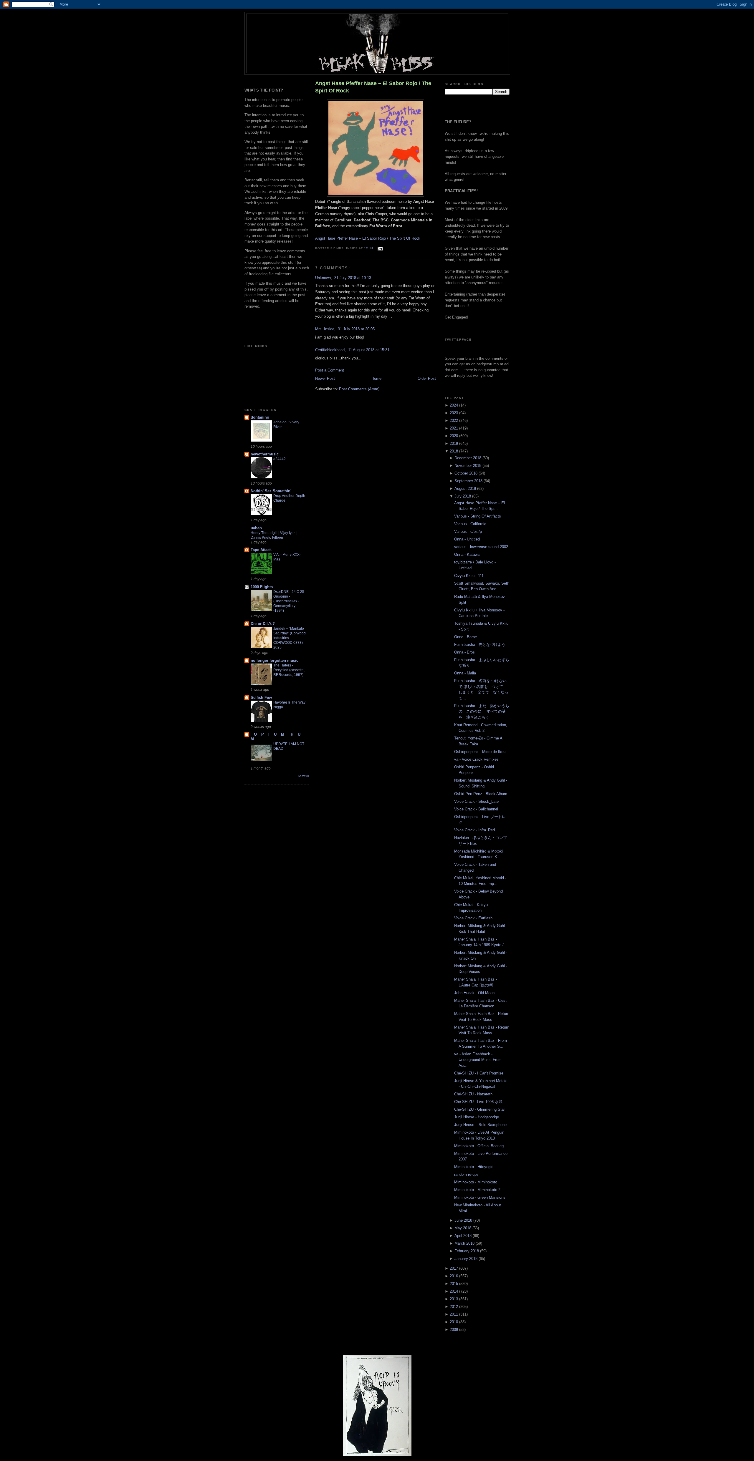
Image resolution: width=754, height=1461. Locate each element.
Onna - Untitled (467, 539)
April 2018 (463, 1235)
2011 (454, 1314)
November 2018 (468, 465)
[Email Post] (379, 248)
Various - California (470, 524)
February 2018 (467, 1251)
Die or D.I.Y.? (263, 623)
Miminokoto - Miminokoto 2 (477, 1190)
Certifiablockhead (330, 350)
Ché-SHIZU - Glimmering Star (479, 1109)
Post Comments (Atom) (359, 389)
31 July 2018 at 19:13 (352, 278)
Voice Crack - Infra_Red (474, 830)
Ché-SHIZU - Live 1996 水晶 (478, 1102)
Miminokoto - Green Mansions (479, 1197)
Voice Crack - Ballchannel (476, 809)
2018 (454, 451)
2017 (454, 1268)
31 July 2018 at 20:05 (356, 329)
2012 (454, 1306)
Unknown (323, 278)
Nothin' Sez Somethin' (271, 491)
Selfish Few (261, 697)
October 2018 (466, 473)
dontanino (260, 417)
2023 (454, 413)
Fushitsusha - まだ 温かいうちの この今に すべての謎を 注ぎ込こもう (481, 711)
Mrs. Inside (324, 329)
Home (376, 378)
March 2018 (465, 1243)
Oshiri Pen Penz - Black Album (480, 794)
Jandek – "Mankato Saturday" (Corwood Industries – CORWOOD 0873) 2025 (289, 637)
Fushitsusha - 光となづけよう (479, 644)
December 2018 (468, 458)
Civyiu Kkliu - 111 (469, 575)
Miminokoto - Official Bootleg (479, 1146)
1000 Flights (262, 587)
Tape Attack (261, 550)
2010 (454, 1322)
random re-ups (466, 1174)
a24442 (279, 459)
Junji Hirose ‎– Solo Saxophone (480, 1124)
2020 (454, 436)
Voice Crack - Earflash (473, 918)
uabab (256, 528)
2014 (454, 1291)
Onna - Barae (465, 637)
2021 (454, 428)
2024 (454, 405)
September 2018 (469, 481)
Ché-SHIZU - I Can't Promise (478, 1073)
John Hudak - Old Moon (474, 993)
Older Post (427, 378)
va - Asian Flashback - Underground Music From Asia (478, 1060)
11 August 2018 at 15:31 (368, 350)
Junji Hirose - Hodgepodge (476, 1117)
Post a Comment (329, 370)
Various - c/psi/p (468, 531)
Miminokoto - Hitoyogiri (473, 1167)
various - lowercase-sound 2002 (481, 547)
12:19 (368, 248)
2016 (454, 1276)
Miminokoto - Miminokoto (475, 1182)
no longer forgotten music (274, 660)
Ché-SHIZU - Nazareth (473, 1094)
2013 (454, 1299)
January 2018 (466, 1258)
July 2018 (463, 496)
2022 (454, 420)
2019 (454, 443)
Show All (303, 775)
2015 (454, 1283)
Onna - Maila (465, 673)
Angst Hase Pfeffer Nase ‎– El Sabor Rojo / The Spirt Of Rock (373, 87)
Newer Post (325, 378)
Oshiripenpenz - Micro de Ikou (479, 751)
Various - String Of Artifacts (477, 516)
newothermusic (265, 454)
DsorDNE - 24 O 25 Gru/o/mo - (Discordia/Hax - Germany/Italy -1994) (288, 601)
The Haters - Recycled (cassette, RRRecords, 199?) (289, 670)
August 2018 (465, 488)
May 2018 (463, 1228)
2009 (454, 1329)
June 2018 (463, 1220)
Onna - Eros (464, 652)
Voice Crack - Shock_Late (476, 801)
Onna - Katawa (466, 554)
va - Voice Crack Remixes (476, 759)
